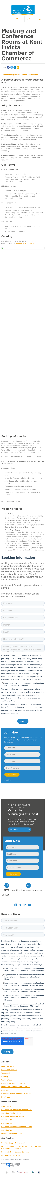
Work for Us (6, 1073)
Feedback (5, 1090)
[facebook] (16, 904)
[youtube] (29, 904)
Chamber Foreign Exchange (13, 1113)
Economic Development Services (15, 1152)
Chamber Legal (7, 1123)
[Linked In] (14, 67)
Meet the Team (7, 1066)
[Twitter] (11, 67)
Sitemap (4, 1077)
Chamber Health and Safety (12, 1116)
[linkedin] (25, 904)
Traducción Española (10, 75)
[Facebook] (8, 67)
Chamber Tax (6, 1130)
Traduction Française (29, 75)
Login (8, 780)
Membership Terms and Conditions (15, 1087)
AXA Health (6, 1106)
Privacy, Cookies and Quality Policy (16, 1093)
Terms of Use (6, 1080)
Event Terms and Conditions (13, 1083)
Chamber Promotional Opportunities (16, 1127)
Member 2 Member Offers (12, 1133)
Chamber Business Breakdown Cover (16, 1110)
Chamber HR (6, 1120)
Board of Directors (9, 1070)
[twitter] (20, 904)
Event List (5, 1097)
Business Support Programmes (14, 1143)
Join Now (14, 830)
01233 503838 (5, 892)
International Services (10, 1155)
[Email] (18, 67)
